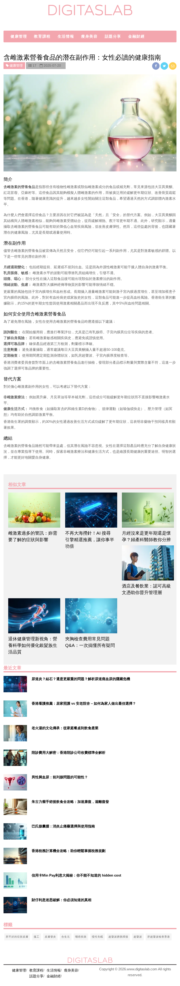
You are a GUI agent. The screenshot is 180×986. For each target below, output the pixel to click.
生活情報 (66, 36)
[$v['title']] (15, 684)
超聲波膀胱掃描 (118, 936)
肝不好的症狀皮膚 (17, 936)
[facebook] (156, 66)
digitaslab (90, 10)
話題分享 (113, 36)
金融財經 (136, 36)
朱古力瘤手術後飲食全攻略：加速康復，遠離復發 (70, 802)
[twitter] (165, 66)
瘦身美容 (89, 36)
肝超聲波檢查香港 (158, 936)
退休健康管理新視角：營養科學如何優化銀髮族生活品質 (32, 645)
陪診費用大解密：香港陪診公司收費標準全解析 (68, 752)
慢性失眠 (97, 936)
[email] (172, 66)
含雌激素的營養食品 (19, 187)
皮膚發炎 (50, 936)
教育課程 (42, 36)
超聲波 (138, 936)
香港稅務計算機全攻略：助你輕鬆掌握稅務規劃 (68, 851)
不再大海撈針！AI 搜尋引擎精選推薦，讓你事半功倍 (89, 540)
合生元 (65, 936)
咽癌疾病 (80, 936)
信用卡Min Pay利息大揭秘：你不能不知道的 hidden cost (76, 875)
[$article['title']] (33, 510)
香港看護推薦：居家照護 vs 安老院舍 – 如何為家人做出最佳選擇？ (84, 703)
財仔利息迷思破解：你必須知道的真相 (61, 900)
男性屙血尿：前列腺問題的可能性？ (60, 777)
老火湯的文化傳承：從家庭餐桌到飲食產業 (65, 728)
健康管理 (19, 36)
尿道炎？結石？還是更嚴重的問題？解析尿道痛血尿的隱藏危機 (81, 679)
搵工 (36, 936)
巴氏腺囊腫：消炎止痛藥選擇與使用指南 (63, 826)
